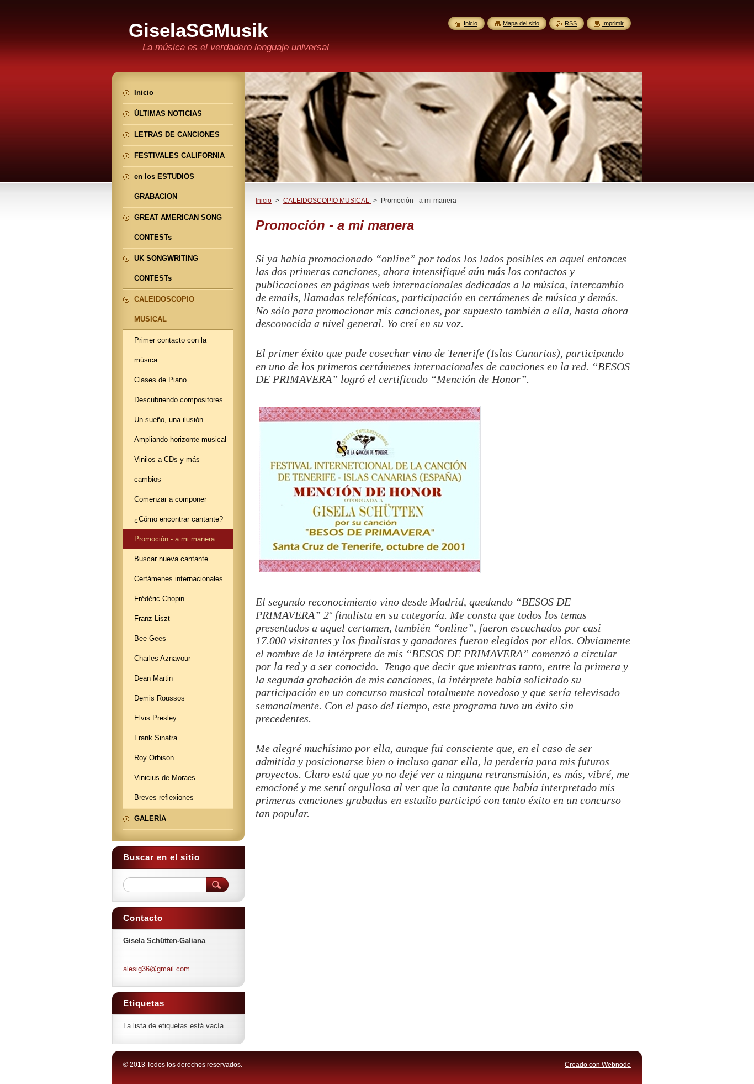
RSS (571, 23)
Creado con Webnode (598, 1064)
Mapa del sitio (521, 23)
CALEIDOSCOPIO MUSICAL (327, 200)
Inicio (264, 200)
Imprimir (613, 23)
